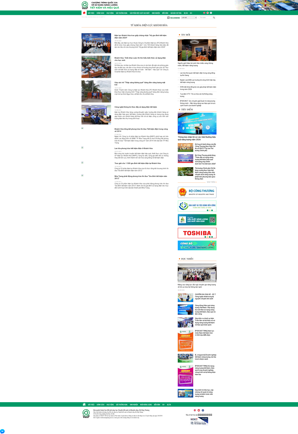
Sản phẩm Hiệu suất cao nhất (140, 13)
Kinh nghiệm (156, 13)
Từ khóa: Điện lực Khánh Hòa (149, 25)
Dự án (186, 13)
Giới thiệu (91, 13)
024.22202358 (175, 18)
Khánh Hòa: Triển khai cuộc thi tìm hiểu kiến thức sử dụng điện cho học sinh (140, 59)
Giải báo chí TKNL (176, 13)
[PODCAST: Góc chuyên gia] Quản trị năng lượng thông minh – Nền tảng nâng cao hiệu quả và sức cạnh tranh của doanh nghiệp (197, 103)
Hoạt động (110, 13)
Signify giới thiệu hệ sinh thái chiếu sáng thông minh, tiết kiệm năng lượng (195, 64)
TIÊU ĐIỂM (187, 109)
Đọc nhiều (187, 258)
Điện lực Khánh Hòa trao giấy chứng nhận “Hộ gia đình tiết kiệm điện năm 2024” (140, 36)
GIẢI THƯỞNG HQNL (121, 13)
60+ (191, 13)
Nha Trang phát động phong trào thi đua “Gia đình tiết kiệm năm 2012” (141, 177)
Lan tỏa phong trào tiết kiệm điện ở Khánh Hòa (134, 148)
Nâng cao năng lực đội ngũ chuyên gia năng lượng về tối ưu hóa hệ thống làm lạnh (197, 286)
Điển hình (165, 13)
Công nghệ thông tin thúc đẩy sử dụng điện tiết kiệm (136, 107)
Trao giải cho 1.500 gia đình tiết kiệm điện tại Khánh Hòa (138, 163)
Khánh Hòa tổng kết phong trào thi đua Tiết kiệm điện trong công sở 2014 (141, 130)
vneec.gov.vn (117, 417)
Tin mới (185, 34)
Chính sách (100, 13)
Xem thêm (212, 182)
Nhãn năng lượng (146, 404)
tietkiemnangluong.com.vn (106, 417)
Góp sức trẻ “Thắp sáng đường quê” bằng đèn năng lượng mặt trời (140, 83)
